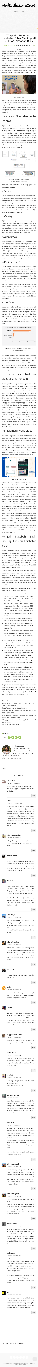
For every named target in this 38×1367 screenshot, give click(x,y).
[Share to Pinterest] (16, 737)
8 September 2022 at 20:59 (14, 1055)
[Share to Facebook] (9, 737)
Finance (19, 50)
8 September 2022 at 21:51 (14, 1166)
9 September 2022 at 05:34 (14, 1294)
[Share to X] (12, 737)
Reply (33, 795)
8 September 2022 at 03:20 (14, 803)
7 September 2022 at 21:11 (13, 783)
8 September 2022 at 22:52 (14, 1226)
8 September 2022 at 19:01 (14, 1010)
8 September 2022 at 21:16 (14, 1077)
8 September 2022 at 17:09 (14, 944)
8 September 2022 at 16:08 (14, 917)
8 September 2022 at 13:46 (14, 883)
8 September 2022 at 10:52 (14, 837)
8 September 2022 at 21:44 (14, 1125)
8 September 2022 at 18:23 (14, 972)
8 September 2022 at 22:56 (14, 1255)
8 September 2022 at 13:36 (14, 858)
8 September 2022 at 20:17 (14, 1037)
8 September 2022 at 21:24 (14, 1097)
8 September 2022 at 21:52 (14, 1196)
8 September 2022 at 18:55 (14, 989)
